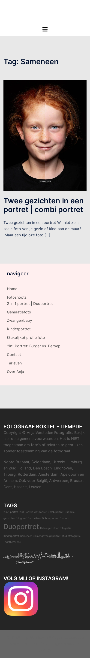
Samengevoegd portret (46, 536)
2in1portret (40, 512)
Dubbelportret (50, 518)
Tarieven (14, 363)
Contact (14, 354)
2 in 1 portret (10, 512)
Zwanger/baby (19, 320)
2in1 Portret (26, 512)
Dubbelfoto (34, 518)
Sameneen (26, 536)
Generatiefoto (19, 312)
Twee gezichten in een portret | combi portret (43, 205)
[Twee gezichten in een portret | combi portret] (45, 135)
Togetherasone (12, 542)
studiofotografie (71, 536)
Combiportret (55, 512)
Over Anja (15, 371)
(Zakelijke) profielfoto (26, 337)
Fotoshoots (17, 297)
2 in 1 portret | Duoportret (30, 303)
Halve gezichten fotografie (55, 528)
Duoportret (21, 527)
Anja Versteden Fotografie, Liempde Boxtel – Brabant (45, 10)
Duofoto (64, 518)
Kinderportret (19, 329)
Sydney (45, 650)
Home (12, 288)
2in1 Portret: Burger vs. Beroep (33, 346)
